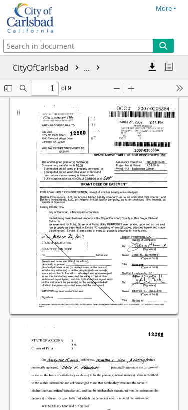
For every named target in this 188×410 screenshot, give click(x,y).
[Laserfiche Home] (42, 18)
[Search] (163, 46)
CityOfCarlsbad (52, 67)
